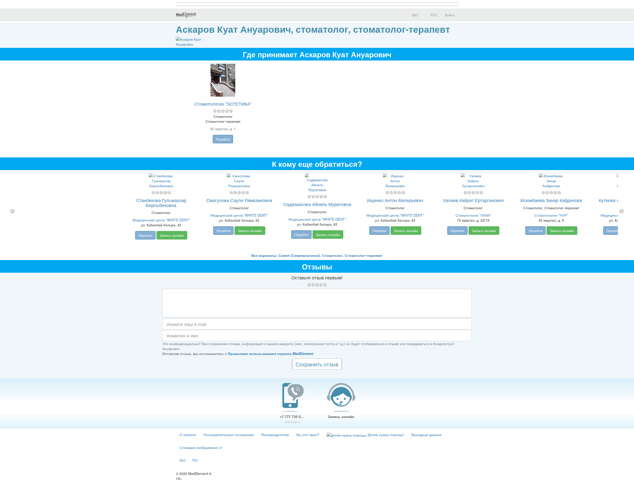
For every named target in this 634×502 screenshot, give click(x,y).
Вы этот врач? (307, 434)
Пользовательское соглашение (229, 434)
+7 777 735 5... (293, 419)
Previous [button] (12, 211)
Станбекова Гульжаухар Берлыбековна (161, 202)
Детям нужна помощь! (385, 434)
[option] (317, 211)
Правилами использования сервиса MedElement (271, 353)
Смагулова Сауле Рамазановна (239, 200)
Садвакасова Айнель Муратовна (317, 204)
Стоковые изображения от (201, 447)
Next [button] (621, 211)
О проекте (188, 434)
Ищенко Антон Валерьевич (395, 200)
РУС (433, 14)
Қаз (182, 459)
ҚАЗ (414, 14)
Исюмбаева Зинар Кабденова (551, 200)
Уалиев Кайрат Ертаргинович (473, 200)
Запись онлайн (172, 235)
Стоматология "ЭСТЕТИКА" (222, 103)
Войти (449, 14)
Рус (195, 459)
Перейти (223, 139)
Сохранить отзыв (317, 364)
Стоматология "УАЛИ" (473, 215)
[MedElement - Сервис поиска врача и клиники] (186, 15)
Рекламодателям (275, 434)
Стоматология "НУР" (551, 215)
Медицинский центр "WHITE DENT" (161, 219)
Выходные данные (426, 434)
